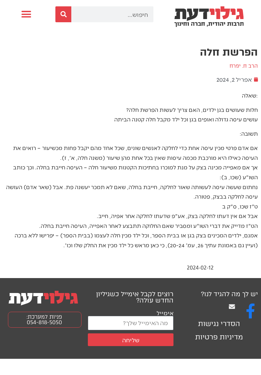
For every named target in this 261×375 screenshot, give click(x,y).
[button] (26, 14)
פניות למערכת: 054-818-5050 (44, 319)
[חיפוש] (63, 14)
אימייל (165, 313)
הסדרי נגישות (219, 323)
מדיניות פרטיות (219, 337)
